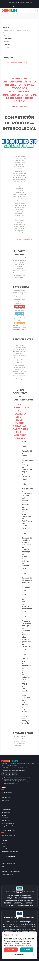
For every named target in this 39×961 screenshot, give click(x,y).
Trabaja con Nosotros (8, 863)
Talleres (4, 795)
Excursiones (5, 818)
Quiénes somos (13, 2)
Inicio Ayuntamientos (8, 835)
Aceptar (11, 949)
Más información (24, 945)
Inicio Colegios (6, 809)
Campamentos (6, 797)
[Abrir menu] (36, 10)
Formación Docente (7, 823)
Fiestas (3, 846)
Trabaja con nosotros (20, 6)
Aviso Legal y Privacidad (8, 869)
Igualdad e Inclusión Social (9, 851)
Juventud (4, 840)
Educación (4, 838)
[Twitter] (6, 774)
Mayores (4, 848)
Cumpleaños (5, 800)
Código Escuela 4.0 (7, 826)
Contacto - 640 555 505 (26, 2)
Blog (2, 866)
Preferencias (19, 954)
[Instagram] (13, 774)
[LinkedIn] (16, 774)
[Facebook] (3, 774)
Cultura (3, 843)
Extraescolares (6, 792)
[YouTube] (9, 774)
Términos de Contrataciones (10, 871)
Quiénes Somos (6, 861)
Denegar (27, 949)
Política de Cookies (7, 874)
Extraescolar (5, 812)
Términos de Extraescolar (9, 877)
